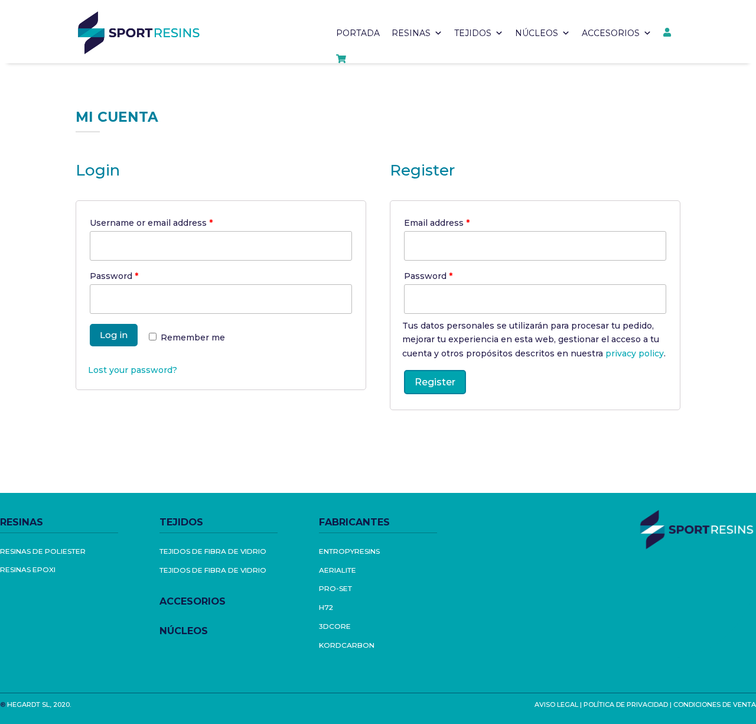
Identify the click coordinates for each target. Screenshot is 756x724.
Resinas (411, 33)
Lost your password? (132, 370)
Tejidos (472, 33)
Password (114, 276)
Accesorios (611, 33)
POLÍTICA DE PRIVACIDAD (626, 704)
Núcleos (536, 33)
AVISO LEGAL (556, 704)
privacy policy (634, 353)
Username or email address (151, 222)
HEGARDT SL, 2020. (39, 704)
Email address (437, 222)
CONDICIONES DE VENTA (714, 704)
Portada (358, 33)
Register (435, 382)
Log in (114, 334)
